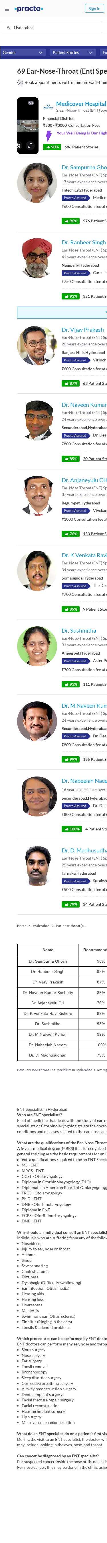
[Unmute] (17, 145)
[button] (23, 53)
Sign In (94, 8)
